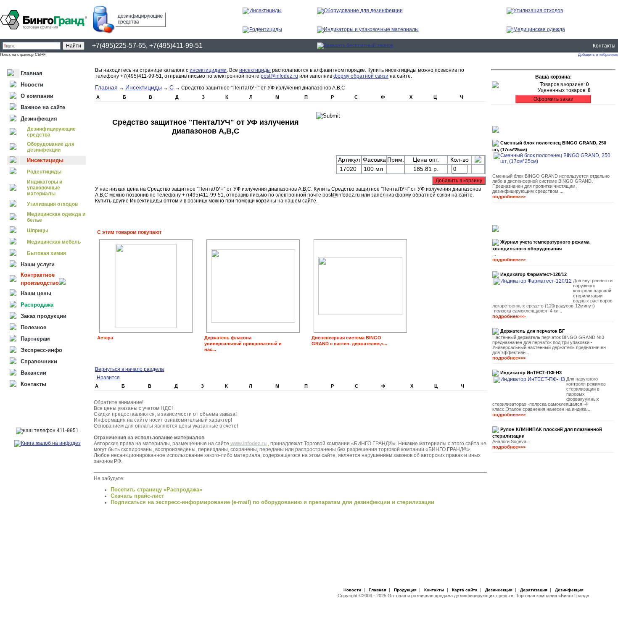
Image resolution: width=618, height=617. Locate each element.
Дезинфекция (569, 590)
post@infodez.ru (279, 76)
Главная (106, 87)
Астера (105, 337)
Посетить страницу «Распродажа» (156, 489)
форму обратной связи (360, 76)
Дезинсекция (498, 590)
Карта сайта (465, 590)
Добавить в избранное (598, 55)
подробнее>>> (509, 196)
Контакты (604, 46)
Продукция (405, 590)
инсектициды (255, 70)
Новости (352, 590)
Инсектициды (143, 87)
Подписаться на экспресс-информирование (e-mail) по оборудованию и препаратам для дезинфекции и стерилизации (272, 502)
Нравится (108, 378)
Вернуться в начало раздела (129, 369)
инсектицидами (208, 70)
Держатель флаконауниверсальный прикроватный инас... (243, 343)
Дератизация (533, 590)
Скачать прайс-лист (137, 496)
